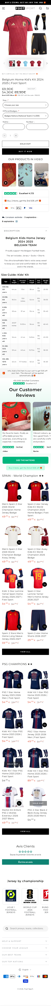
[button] (40, 8)
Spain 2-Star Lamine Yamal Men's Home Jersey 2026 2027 (38, 595)
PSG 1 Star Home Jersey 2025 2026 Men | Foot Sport (11, 695)
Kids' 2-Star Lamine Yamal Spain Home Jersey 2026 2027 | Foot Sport (12, 595)
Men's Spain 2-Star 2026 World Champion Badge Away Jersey (12, 553)
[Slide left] (4, 64)
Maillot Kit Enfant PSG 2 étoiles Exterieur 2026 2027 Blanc (11, 814)
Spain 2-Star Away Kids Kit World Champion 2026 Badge (37, 553)
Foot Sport (28, 989)
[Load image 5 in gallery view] (39, 63)
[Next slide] (46, 175)
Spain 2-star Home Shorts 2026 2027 (38, 634)
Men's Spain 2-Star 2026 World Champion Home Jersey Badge (12, 508)
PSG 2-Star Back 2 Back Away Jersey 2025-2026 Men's (37, 813)
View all (25, 652)
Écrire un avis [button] (25, 862)
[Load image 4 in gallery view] (32, 63)
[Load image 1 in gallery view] (12, 63)
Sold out (25, 144)
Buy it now (25, 151)
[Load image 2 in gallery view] (19, 63)
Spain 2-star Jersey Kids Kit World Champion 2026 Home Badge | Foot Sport (38, 510)
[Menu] (3, 8)
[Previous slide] (4, 175)
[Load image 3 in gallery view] (26, 63)
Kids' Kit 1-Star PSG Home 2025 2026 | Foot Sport (38, 695)
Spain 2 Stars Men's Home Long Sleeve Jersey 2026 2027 (12, 636)
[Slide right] (47, 64)
